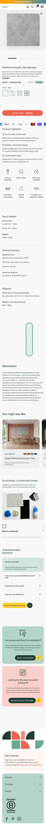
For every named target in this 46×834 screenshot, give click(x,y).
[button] (32, 6)
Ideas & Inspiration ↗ (23, 2)
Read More (6, 78)
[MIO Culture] (7, 6)
